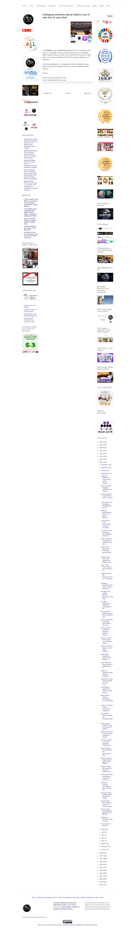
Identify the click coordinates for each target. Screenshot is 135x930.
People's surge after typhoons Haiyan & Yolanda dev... (106, 768)
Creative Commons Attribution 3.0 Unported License (80, 925)
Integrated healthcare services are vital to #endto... (105, 479)
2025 (101, 445)
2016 (101, 859)
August (103, 829)
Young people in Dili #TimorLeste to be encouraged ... (106, 576)
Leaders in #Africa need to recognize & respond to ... (107, 707)
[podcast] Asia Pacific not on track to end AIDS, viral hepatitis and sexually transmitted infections (30, 185)
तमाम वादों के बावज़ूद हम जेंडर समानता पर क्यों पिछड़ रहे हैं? (30, 228)
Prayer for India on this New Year (30, 310)
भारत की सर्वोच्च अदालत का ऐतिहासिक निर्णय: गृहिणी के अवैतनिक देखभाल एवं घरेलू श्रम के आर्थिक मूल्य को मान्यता (30, 212)
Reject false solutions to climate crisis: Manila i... (106, 656)
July (102, 832)
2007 (101, 885)
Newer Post (48, 93)
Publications (52, 6)
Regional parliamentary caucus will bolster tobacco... (106, 514)
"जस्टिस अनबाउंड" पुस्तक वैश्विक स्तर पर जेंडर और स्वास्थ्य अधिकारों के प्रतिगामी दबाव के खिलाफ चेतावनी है (31, 202)
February (104, 846)
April (103, 841)
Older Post (87, 93)
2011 (101, 873)
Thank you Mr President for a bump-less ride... (29, 320)
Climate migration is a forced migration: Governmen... (106, 742)
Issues (31, 6)
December (105, 465)
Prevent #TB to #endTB (106, 824)
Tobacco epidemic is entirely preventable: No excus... (107, 622)
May (102, 838)
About (108, 6)
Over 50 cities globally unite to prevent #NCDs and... (107, 614)
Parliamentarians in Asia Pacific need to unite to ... (107, 496)
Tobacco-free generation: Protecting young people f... (106, 550)
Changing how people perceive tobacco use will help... (107, 595)
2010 (101, 876)
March (103, 843)
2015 (101, 861)
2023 (101, 451)
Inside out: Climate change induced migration (107, 673)
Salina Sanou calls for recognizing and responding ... (107, 698)
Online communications (66, 6)
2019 (101, 462)
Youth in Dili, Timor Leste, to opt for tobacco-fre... (107, 567)
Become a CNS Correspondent (84, 897)
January (104, 849)
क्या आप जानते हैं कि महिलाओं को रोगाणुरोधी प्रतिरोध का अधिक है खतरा (30, 221)
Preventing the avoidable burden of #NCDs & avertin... (105, 631)
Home (24, 6)
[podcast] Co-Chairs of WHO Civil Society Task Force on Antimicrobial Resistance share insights (31, 143)
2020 (101, 459)
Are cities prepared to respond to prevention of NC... (106, 605)
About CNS (99, 897)
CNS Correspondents (65, 897)
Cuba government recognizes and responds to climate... (107, 734)
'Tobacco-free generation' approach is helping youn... (106, 559)
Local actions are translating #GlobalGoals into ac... (106, 504)
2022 (101, 453)
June (103, 835)
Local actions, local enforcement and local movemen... (106, 524)
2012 (101, 870)
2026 (101, 442)
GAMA (94, 6)
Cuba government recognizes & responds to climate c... (107, 777)
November (105, 467)
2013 (101, 867)
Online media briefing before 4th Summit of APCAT (106, 811)
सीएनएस (101, 6)
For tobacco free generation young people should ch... (106, 533)
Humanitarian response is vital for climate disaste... (106, 689)
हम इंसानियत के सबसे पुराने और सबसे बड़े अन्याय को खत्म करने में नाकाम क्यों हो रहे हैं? (31, 235)
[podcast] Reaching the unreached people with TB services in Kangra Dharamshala (30, 154)
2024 (101, 448)
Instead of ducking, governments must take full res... (106, 786)
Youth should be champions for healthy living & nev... (106, 541)
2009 (101, 879)
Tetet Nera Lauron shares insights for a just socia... (107, 681)
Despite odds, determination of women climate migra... (107, 803)
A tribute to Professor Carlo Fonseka (107, 819)
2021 (101, 456)
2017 (101, 856)
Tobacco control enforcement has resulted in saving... (106, 640)
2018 (101, 853)
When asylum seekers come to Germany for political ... (106, 726)
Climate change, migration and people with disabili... (106, 760)
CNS (47, 925)
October (104, 470)
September (105, 473)
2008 (101, 882)
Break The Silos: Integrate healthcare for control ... (106, 488)
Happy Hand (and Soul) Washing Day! (30, 314)
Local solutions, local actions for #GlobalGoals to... (107, 665)
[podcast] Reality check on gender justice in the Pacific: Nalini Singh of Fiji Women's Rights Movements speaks (31, 174)
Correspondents (41, 6)
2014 (101, 864)
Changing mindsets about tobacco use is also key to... (107, 585)
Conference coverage (82, 6)
